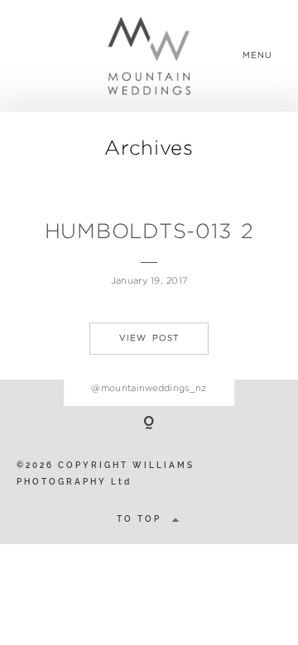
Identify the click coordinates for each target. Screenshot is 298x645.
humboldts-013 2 (149, 230)
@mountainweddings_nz (149, 388)
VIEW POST (149, 337)
